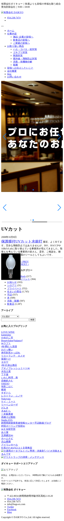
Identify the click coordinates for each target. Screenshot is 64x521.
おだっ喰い (7, 349)
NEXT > (25, 264)
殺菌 (15, 65)
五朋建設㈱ (7, 435)
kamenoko (6, 335)
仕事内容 (12, 33)
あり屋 (4, 432)
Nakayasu (6, 398)
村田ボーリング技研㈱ (13, 426)
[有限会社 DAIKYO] (12, 12)
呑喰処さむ (7, 380)
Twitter (10, 507)
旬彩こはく (7, 386)
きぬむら (6, 411)
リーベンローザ (9, 404)
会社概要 (12, 71)
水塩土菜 (6, 371)
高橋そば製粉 (8, 417)
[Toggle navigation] (2, 26)
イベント (25, 279)
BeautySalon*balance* (12, 340)
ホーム (10, 30)
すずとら (6, 392)
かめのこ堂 (7, 337)
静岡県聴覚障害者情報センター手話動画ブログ (26, 423)
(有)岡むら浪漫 (9, 346)
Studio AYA (7, 420)
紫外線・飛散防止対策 (25, 58)
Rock (23, 276)
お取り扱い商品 (15, 46)
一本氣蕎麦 (7, 414)
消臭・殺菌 (13, 301)
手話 (9, 294)
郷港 (3, 389)
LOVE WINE (8, 332)
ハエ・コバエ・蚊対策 (25, 49)
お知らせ (12, 282)
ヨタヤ (4, 362)
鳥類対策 (18, 55)
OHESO (5, 383)
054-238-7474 (14, 17)
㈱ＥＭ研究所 (8, 429)
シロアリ (12, 285)
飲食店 (10, 304)
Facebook (11, 509)
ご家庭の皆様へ (21, 43)
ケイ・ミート (8, 401)
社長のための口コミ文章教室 (16, 448)
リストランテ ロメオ (13, 356)
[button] (5, 136)
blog (9, 74)
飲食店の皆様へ (21, 40)
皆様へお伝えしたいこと (20, 68)
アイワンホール (9, 444)
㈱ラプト (6, 343)
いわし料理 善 (9, 377)
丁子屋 (4, 374)
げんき (4, 408)
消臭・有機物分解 (22, 61)
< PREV (25, 261)
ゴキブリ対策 (20, 52)
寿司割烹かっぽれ (10, 352)
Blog (9, 512)
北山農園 (6, 441)
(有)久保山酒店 (9, 365)
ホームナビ (7, 438)
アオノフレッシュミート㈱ (15, 368)
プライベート (14, 288)
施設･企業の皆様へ (23, 37)
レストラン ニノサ (12, 396)
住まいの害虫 (14, 291)
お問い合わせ (14, 77)
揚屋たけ (6, 359)
